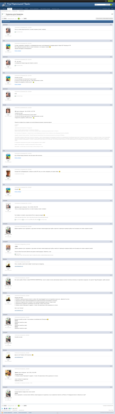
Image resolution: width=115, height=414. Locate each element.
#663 (111, 56)
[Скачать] (15, 408)
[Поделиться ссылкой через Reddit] (8, 408)
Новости (4, 8)
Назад (5, 18)
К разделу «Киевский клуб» (108, 405)
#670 (111, 200)
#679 (111, 366)
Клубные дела (14, 410)
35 (20, 18)
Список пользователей (18, 8)
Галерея (26, 8)
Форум (9, 8)
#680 (111, 387)
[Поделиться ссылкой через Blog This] (16, 408)
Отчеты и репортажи (34, 8)
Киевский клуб (21, 410)
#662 (111, 40)
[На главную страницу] (18, 4)
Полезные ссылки (55, 8)
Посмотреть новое (106, 8)
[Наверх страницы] (57, 413)
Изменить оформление (8, 412)
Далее (25, 18)
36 (22, 18)
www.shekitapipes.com (19, 266)
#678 (111, 350)
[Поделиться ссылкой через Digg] (4, 408)
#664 (111, 72)
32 (15, 18)
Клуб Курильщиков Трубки (6, 410)
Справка (30, 412)
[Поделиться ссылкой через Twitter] (2, 408)
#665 (111, 88)
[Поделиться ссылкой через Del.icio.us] (6, 408)
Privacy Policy (111, 410)
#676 (111, 314)
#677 (111, 332)
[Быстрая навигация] (112, 9)
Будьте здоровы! (18, 50)
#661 (111, 24)
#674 (111, 275)
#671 (111, 223)
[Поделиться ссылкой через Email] (11, 408)
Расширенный (112, 4)
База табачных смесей (45, 8)
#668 (111, 166)
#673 (111, 259)
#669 (111, 184)
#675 (111, 292)
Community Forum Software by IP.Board (106, 412)
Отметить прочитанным (23, 412)
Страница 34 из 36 (11, 18)
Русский (15, 412)
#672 (111, 241)
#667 (111, 150)
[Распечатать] (13, 408)
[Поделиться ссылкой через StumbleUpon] (9, 408)
